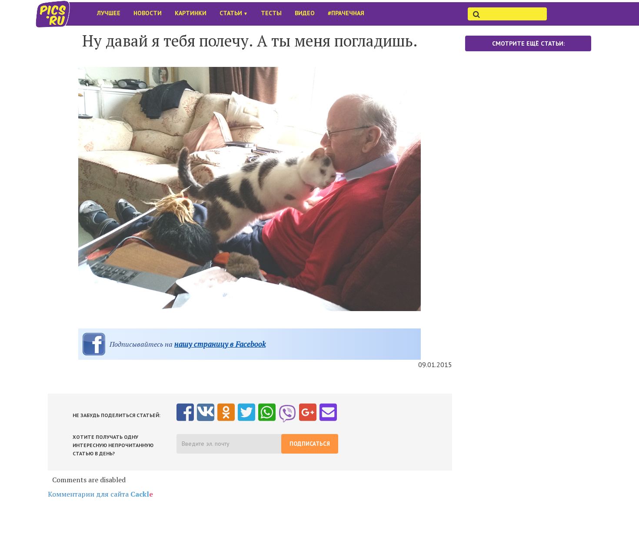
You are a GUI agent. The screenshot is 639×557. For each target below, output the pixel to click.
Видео (305, 13)
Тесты (271, 13)
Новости (147, 13)
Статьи (234, 13)
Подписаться (310, 444)
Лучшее (108, 13)
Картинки (190, 13)
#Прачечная (346, 13)
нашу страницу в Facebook (220, 344)
